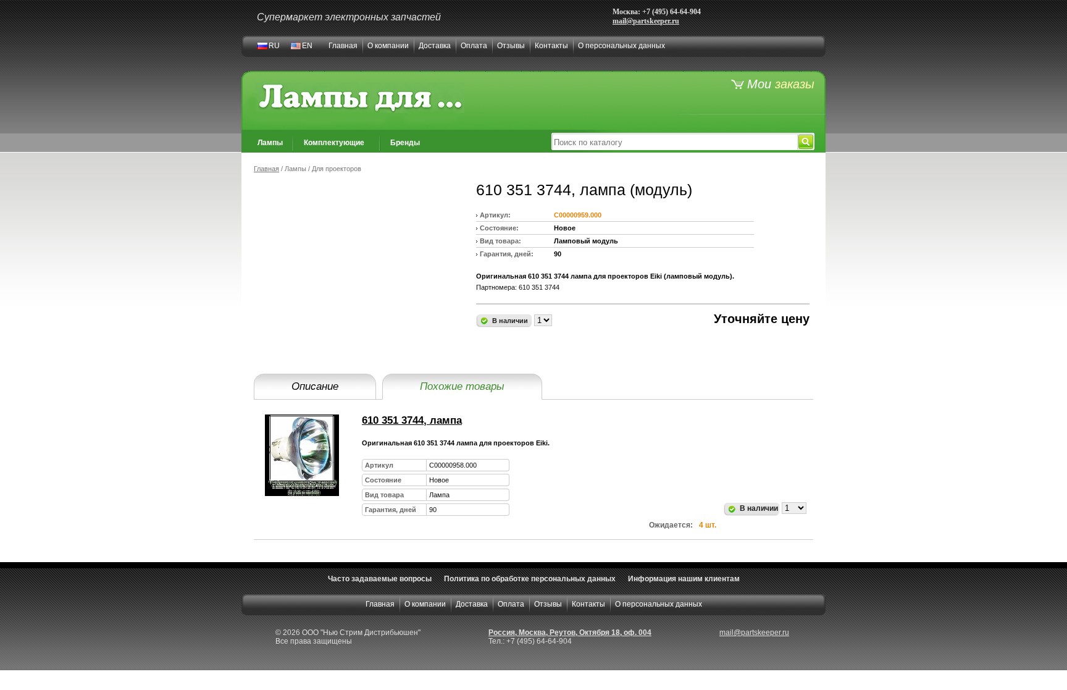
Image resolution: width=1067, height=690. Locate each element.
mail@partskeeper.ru (646, 21)
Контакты (551, 45)
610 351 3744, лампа (412, 420)
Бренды (405, 142)
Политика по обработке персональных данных (530, 578)
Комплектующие (334, 142)
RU (274, 45)
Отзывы (511, 45)
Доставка (435, 45)
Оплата (474, 45)
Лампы (270, 142)
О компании (388, 45)
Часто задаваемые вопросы (380, 578)
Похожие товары (462, 386)
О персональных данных (621, 45)
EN (307, 45)
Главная (343, 45)
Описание (314, 386)
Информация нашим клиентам (684, 578)
